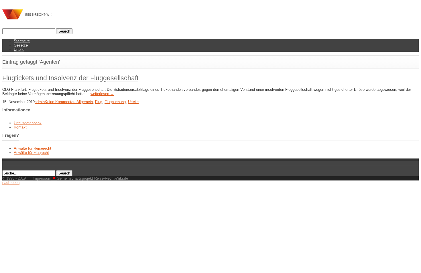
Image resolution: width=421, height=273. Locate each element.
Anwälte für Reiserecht (32, 148)
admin (40, 102)
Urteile (19, 49)
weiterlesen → (102, 94)
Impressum (42, 178)
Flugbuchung (115, 102)
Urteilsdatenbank (28, 123)
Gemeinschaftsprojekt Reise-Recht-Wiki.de (92, 178)
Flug (98, 102)
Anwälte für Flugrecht (31, 152)
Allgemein (84, 102)
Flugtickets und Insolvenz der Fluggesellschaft (70, 78)
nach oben (10, 182)
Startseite (22, 41)
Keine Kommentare (60, 102)
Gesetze (21, 45)
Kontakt (20, 127)
